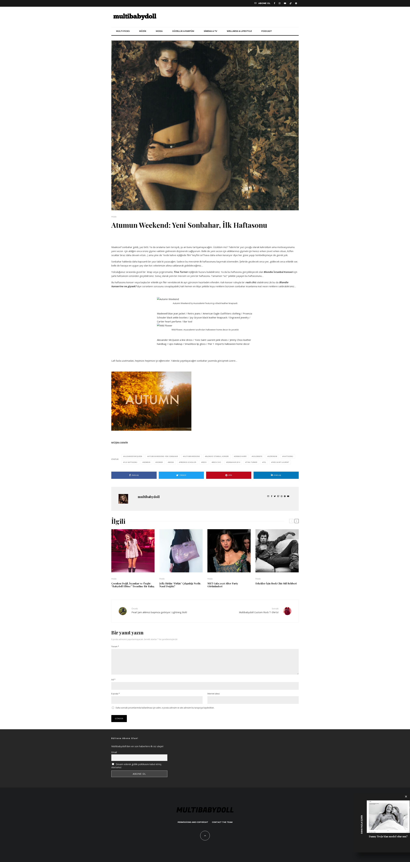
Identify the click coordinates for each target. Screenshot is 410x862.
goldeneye (257, 456)
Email (114, 752)
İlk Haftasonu (130, 462)
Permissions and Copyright (193, 822)
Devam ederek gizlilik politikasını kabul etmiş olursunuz (136, 766)
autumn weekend (192, 456)
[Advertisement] (148, 239)
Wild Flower (177, 329)
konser (160, 462)
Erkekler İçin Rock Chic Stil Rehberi (276, 583)
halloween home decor (217, 329)
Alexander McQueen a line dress (175, 339)
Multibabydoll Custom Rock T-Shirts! (259, 610)
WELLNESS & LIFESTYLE (239, 31)
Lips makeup (175, 343)
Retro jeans (194, 313)
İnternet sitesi (213, 693)
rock (204, 462)
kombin (147, 462)
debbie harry (241, 456)
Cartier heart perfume (169, 321)
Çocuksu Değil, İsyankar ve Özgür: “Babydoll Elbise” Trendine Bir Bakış (132, 585)
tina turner (251, 462)
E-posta (115, 693)
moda (171, 462)
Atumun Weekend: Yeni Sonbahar (163, 456)
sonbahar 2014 (233, 462)
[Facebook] (274, 3)
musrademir (199, 303)
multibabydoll (149, 496)
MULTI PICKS (123, 31)
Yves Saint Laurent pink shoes (211, 339)
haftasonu (288, 456)
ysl (264, 462)
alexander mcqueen (133, 456)
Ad (113, 679)
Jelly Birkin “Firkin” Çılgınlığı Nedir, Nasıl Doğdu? (180, 585)
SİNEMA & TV (210, 31)
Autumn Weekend (181, 303)
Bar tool (187, 321)
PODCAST (266, 31)
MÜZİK (142, 31)
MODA (159, 31)
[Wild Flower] (164, 325)
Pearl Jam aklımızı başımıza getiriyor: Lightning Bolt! (159, 610)
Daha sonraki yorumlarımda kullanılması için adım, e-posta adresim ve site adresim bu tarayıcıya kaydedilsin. (165, 707)
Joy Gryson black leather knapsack (208, 317)
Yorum (115, 646)
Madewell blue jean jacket (171, 313)
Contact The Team (222, 822)
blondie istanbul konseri (217, 456)
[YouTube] (285, 3)
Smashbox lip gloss (195, 343)
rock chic (217, 462)
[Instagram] (279, 3)
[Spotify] (296, 3)
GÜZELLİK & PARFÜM (183, 31)
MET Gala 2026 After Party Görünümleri (222, 585)
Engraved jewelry (239, 317)
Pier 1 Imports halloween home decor (229, 343)
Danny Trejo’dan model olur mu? (388, 836)
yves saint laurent (280, 462)
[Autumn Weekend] (168, 299)
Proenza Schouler (188, 462)
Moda (113, 216)
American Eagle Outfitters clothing (222, 313)
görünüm (273, 456)
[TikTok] (290, 3)
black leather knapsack (226, 303)
